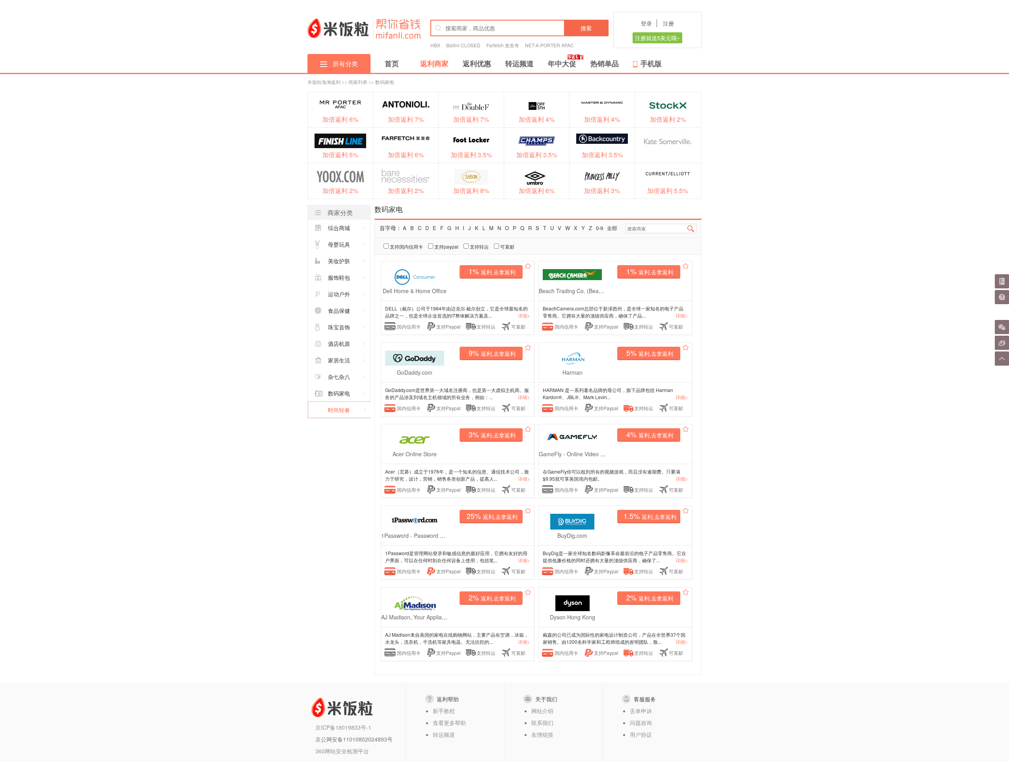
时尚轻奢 (339, 410)
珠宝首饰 (339, 327)
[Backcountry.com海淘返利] (602, 139)
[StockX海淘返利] (667, 105)
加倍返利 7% (406, 119)
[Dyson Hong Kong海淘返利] (572, 602)
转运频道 (519, 63)
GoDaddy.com (414, 372)
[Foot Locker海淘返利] (471, 140)
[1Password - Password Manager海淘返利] (414, 519)
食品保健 (339, 310)
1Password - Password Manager (421, 535)
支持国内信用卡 (406, 246)
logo (338, 28)
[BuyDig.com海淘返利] (572, 520)
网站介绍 (542, 711)
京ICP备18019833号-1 (343, 727)
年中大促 (562, 63)
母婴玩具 (339, 244)
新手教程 (444, 711)
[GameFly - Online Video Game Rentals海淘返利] (572, 436)
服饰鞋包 (339, 277)
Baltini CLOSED (463, 45)
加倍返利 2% (668, 119)
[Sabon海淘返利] (471, 177)
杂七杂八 (339, 377)
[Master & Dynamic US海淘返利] (602, 102)
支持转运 (479, 246)
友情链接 (542, 734)
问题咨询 (641, 723)
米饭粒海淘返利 (324, 81)
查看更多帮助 (449, 723)
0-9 (599, 228)
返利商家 (434, 63)
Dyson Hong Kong (572, 617)
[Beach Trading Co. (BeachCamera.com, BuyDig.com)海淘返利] (572, 273)
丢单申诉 (641, 711)
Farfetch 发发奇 (502, 45)
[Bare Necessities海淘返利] (405, 176)
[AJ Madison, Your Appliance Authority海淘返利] (414, 602)
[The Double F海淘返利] (471, 106)
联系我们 (542, 723)
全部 (612, 228)
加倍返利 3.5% (471, 154)
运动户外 (339, 294)
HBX (435, 45)
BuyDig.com (572, 535)
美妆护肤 (339, 261)
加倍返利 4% (537, 119)
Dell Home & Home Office (415, 291)
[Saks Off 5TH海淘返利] (536, 106)
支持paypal (445, 246)
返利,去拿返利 (492, 271)
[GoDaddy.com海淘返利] (414, 357)
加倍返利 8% (471, 190)
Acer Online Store (415, 454)
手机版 (651, 63)
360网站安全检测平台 (342, 751)
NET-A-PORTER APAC (549, 45)
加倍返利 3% (602, 190)
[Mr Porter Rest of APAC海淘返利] (340, 104)
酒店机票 (339, 344)
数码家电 (339, 393)
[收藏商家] (528, 267)
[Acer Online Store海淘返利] (414, 439)
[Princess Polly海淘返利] (602, 176)
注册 (668, 23)
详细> (524, 315)
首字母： (391, 228)
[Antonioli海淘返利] (405, 104)
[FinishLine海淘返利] (340, 141)
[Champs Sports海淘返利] (536, 141)
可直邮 (506, 246)
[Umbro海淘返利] (536, 177)
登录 (646, 23)
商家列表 (357, 81)
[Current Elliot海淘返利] (667, 173)
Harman (572, 372)
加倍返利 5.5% (667, 190)
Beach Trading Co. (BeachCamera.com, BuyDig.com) (605, 291)
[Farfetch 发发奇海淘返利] (405, 138)
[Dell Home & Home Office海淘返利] (414, 276)
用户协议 (641, 734)
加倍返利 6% (340, 119)
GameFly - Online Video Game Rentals (587, 454)
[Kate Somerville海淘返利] (667, 141)
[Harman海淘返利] (572, 357)
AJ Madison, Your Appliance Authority (428, 617)
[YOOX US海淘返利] (340, 176)
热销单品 (604, 63)
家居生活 (339, 360)
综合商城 (339, 228)
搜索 (586, 28)
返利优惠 (477, 63)
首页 (392, 63)
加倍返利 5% (340, 154)
